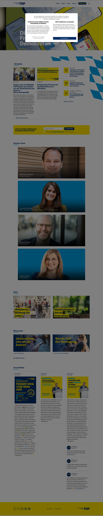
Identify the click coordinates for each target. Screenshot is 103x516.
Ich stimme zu (64, 38)
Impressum (54, 43)
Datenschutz (48, 43)
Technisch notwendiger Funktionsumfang (38, 37)
